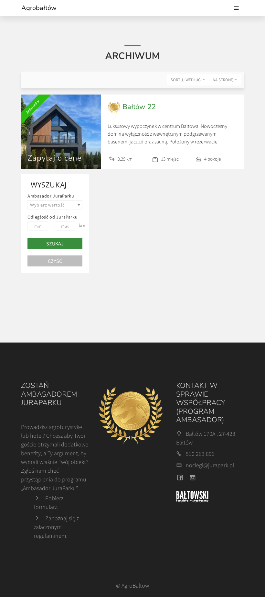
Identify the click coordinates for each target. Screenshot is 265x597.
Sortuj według (186, 80)
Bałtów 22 (138, 107)
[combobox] (54, 204)
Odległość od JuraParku (52, 217)
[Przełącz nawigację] (236, 8)
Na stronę (223, 80)
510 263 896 (200, 453)
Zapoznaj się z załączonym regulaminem (56, 526)
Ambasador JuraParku (50, 196)
